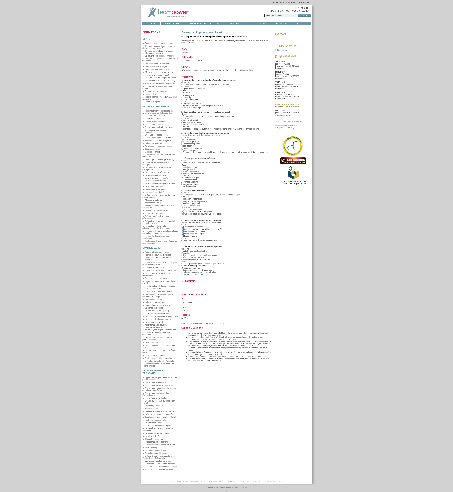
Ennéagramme (151, 409)
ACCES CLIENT (304, 2)
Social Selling (150, 94)
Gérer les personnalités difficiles (159, 292)
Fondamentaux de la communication (160, 286)
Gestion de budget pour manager (159, 146)
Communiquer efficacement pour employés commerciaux (157, 52)
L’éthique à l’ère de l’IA (154, 192)
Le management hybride (155, 181)
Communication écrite (154, 267)
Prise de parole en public (155, 355)
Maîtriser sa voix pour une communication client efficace (155, 326)
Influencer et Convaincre (155, 302)
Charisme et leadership (155, 116)
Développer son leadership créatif (159, 127)
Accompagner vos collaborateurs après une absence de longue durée (157, 112)
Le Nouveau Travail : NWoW (157, 433)
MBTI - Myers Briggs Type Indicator (160, 330)
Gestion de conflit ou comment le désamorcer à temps (157, 295)
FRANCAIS (291, 2)
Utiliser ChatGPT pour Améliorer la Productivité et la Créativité (158, 457)
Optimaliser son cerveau (155, 439)
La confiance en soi (153, 423)
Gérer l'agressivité (153, 289)
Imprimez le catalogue (286, 128)
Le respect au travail (154, 322)
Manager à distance (153, 200)
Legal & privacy (269, 481)
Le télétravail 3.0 (152, 436)
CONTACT (265, 23)
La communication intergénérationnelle (161, 316)
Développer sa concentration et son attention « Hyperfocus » (159, 389)
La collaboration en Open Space (159, 311)
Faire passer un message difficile (159, 138)
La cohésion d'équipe (154, 308)
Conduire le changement (155, 121)
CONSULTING (233, 23)
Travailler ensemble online (156, 453)
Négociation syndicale (154, 213)
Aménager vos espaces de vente (159, 43)
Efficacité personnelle (154, 406)
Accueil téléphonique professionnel (159, 252)
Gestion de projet (152, 152)
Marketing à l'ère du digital (156, 66)
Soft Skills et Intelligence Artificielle (159, 361)
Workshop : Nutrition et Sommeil (159, 469)
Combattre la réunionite (155, 119)
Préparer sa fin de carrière (156, 442)
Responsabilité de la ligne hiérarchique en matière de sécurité (160, 232)
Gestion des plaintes (154, 299)
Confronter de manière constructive (160, 270)
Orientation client (152, 342)
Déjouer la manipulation (155, 124)
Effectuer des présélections (157, 135)
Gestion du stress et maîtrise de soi (160, 417)
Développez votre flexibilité (156, 398)
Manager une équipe (154, 203)
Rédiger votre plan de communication (161, 83)
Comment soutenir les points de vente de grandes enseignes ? (159, 47)
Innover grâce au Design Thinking (159, 160)
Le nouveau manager (154, 186)
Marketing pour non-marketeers (158, 69)
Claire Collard (218, 323)
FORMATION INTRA (172, 23)
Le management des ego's (156, 178)
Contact (280, 481)
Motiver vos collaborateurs (156, 210)
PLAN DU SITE (302, 8)
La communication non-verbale (158, 319)
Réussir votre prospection (156, 91)
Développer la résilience (155, 382)
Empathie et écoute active (156, 278)
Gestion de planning (153, 149)
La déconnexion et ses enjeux (158, 425)
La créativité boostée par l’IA (157, 172)
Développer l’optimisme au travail (159, 385)
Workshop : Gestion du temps (158, 461)
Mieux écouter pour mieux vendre (159, 72)
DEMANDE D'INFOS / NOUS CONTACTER (290, 11)
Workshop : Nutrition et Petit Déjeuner (161, 466)
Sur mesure (282, 50)
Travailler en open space (155, 450)
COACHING (216, 23)
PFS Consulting (241, 487)
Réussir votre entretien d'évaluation (160, 445)
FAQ (297, 23)
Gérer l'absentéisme (153, 143)
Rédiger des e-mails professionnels (160, 358)
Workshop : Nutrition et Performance (160, 464)
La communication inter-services (159, 313)
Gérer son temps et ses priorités (159, 414)
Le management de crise (155, 175)
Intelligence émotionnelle (155, 420)
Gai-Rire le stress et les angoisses (160, 411)
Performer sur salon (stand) (157, 75)
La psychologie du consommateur (159, 56)
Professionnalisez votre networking (160, 81)
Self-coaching (151, 447)
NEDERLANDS (278, 2)
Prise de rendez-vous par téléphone (160, 78)
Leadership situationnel (155, 189)
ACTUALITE (250, 23)
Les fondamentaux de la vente (158, 64)
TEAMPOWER (151, 23)
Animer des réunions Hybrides (158, 255)
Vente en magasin (152, 102)
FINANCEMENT (282, 23)
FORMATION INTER (196, 23)
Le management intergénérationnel (160, 184)
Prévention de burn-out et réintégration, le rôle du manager (156, 227)
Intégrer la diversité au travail (157, 305)
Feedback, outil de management (159, 140)
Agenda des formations (287, 125)
